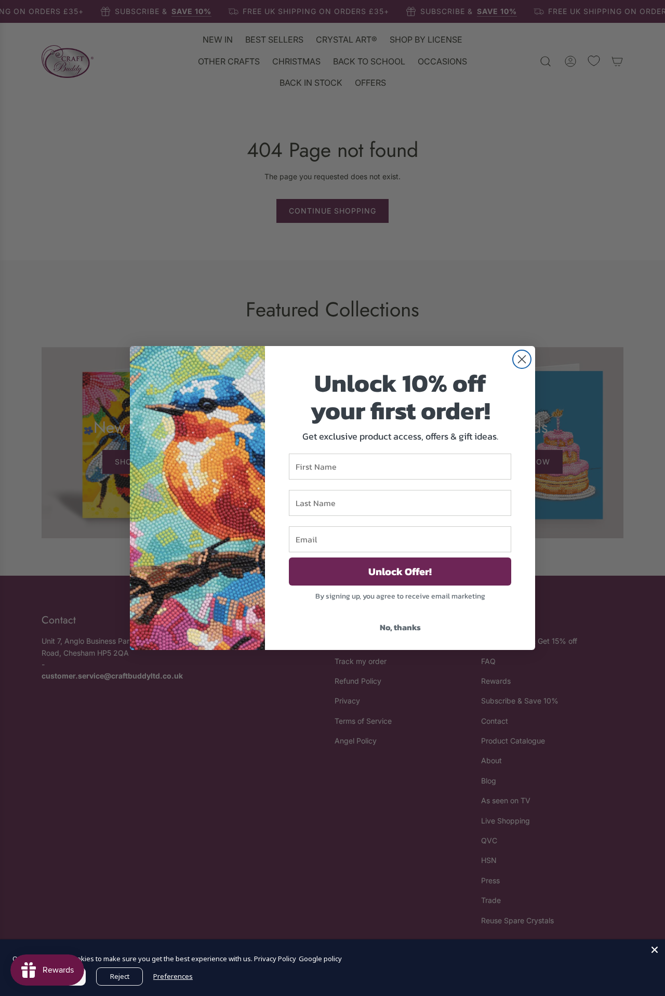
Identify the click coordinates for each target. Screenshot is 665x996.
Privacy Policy (275, 958)
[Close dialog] (522, 359)
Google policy (320, 958)
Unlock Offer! (400, 571)
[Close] (654, 950)
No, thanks (400, 627)
